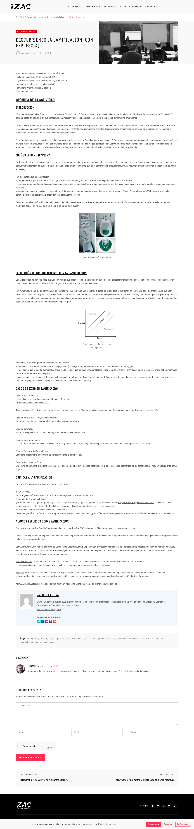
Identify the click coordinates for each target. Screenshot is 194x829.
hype (27, 492)
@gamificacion (35, 565)
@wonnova (144, 576)
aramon (44, 638)
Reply (56, 666)
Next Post (164, 774)
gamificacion (103, 638)
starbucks (25, 642)
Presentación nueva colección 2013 (32, 402)
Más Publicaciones (46, 609)
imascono (121, 638)
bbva (51, 638)
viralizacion (49, 642)
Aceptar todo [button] (153, 824)
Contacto (150, 6)
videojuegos (36, 642)
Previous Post (31, 774)
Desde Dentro (75, 6)
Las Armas (109, 6)
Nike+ (32, 429)
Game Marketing (23, 535)
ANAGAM (20, 584)
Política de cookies (107, 824)
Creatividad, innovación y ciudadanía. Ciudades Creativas (145, 780)
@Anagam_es (110, 584)
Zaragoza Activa (48, 595)
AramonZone (35, 462)
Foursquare (34, 440)
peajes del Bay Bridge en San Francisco (136, 502)
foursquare (91, 638)
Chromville (86, 410)
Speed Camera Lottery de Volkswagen (141, 191)
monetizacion (144, 638)
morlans (156, 638)
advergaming (33, 638)
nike (163, 638)
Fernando (32, 666)
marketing (132, 638)
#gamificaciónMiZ (46, 84)
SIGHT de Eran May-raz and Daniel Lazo (155, 513)
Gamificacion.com (24, 561)
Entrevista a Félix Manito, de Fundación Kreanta (44, 780)
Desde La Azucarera (129, 6)
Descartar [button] (168, 824)
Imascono (29, 91)
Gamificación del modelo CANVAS (31, 528)
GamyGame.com (23, 547)
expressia (59, 638)
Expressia (46, 88)
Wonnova (20, 572)
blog (63, 565)
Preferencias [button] (182, 824)
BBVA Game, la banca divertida (43, 417)
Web (58, 609)
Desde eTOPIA (92, 6)
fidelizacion (71, 638)
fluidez (81, 638)
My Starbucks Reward (39, 451)
